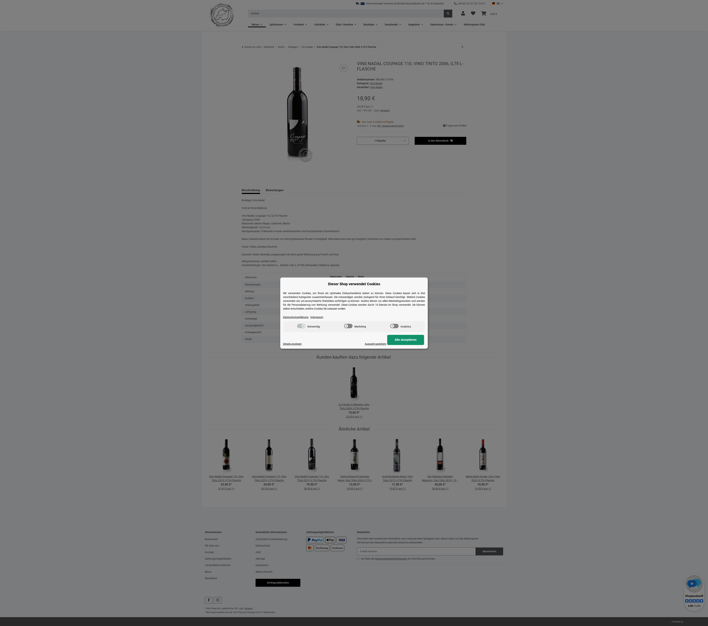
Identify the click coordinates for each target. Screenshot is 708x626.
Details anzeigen (292, 343)
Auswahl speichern (375, 343)
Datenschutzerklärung (295, 317)
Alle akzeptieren (406, 339)
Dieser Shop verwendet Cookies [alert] (354, 284)
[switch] (301, 326)
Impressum (316, 317)
